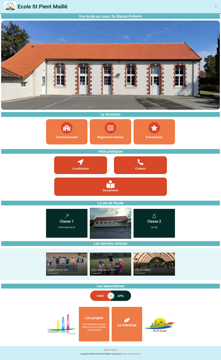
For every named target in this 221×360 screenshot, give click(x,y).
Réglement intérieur (110, 137)
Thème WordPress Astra (131, 354)
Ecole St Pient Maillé (42, 6)
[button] (216, 6)
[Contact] (140, 162)
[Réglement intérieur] (110, 128)
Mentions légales (110, 350)
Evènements (154, 137)
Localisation (80, 168)
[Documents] (110, 184)
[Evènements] (154, 128)
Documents (110, 190)
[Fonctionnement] (67, 128)
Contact (140, 168)
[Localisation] (80, 162)
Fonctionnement (67, 137)
